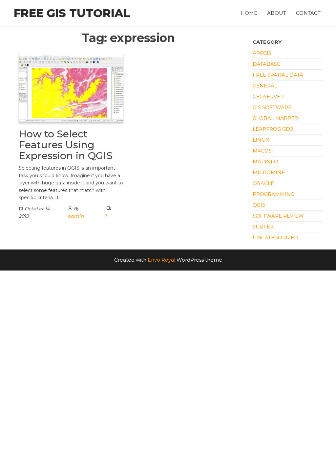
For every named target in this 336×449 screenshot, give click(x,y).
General (265, 86)
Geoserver (268, 96)
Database (266, 64)
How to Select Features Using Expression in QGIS (66, 145)
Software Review (278, 216)
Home (249, 13)
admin (76, 216)
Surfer (263, 227)
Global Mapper (275, 118)
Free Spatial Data (278, 75)
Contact (308, 13)
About (276, 13)
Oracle (263, 183)
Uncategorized (275, 237)
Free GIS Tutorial (72, 13)
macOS (262, 151)
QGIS (259, 205)
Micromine (269, 172)
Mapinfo (265, 161)
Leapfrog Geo (273, 129)
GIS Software (272, 107)
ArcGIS (262, 53)
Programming (273, 194)
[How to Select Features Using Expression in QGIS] (71, 87)
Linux (261, 140)
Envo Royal (161, 260)
